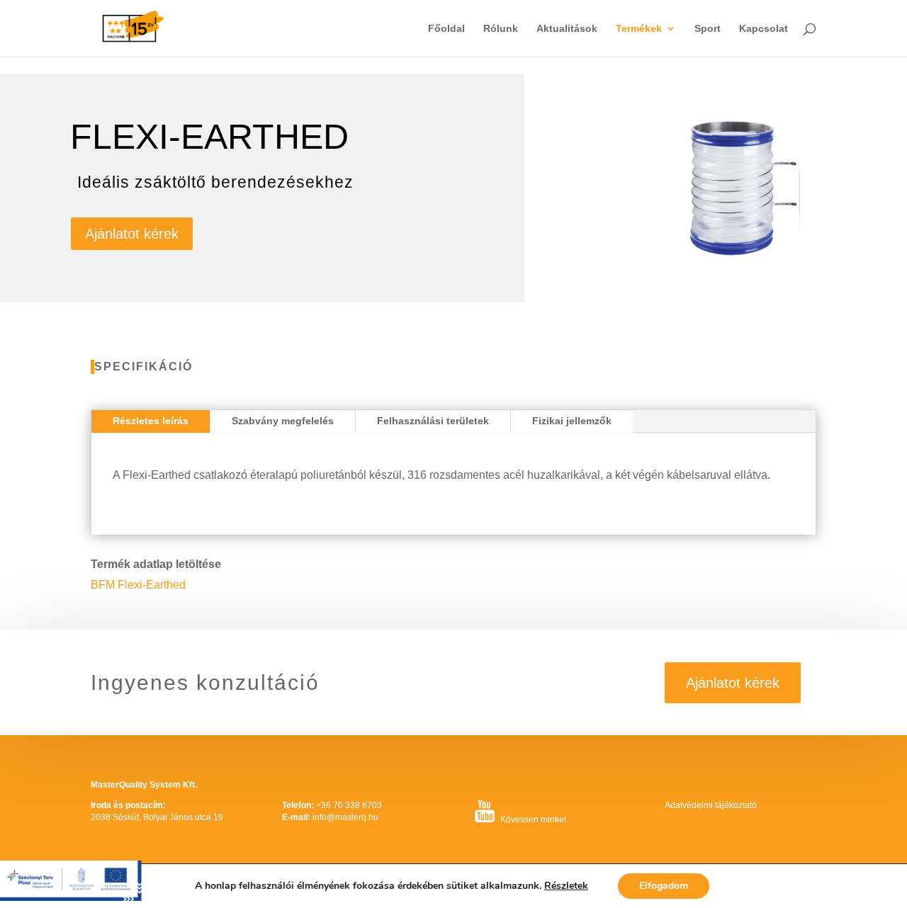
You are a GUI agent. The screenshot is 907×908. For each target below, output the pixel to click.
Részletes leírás (150, 420)
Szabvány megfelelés (283, 420)
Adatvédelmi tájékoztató (711, 805)
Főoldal (446, 28)
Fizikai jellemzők (572, 420)
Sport (707, 28)
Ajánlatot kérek (132, 234)
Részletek (566, 886)
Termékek (639, 28)
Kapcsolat (763, 28)
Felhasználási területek (433, 420)
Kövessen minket (533, 819)
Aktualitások (566, 28)
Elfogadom (663, 885)
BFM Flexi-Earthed (138, 585)
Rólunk (500, 28)
